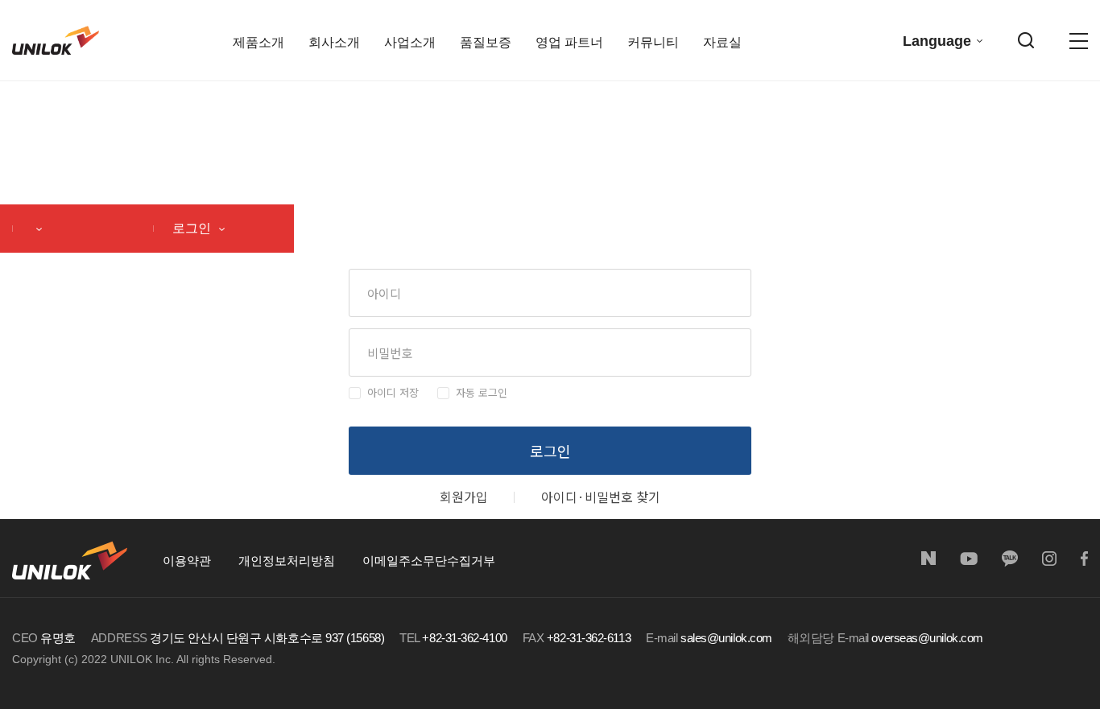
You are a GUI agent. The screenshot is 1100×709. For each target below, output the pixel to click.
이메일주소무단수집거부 (428, 560)
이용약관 (187, 560)
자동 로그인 (481, 392)
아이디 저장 (393, 392)
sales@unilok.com (726, 638)
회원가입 (464, 496)
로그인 (193, 228)
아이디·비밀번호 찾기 (600, 496)
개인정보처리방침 (286, 560)
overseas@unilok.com (926, 638)
